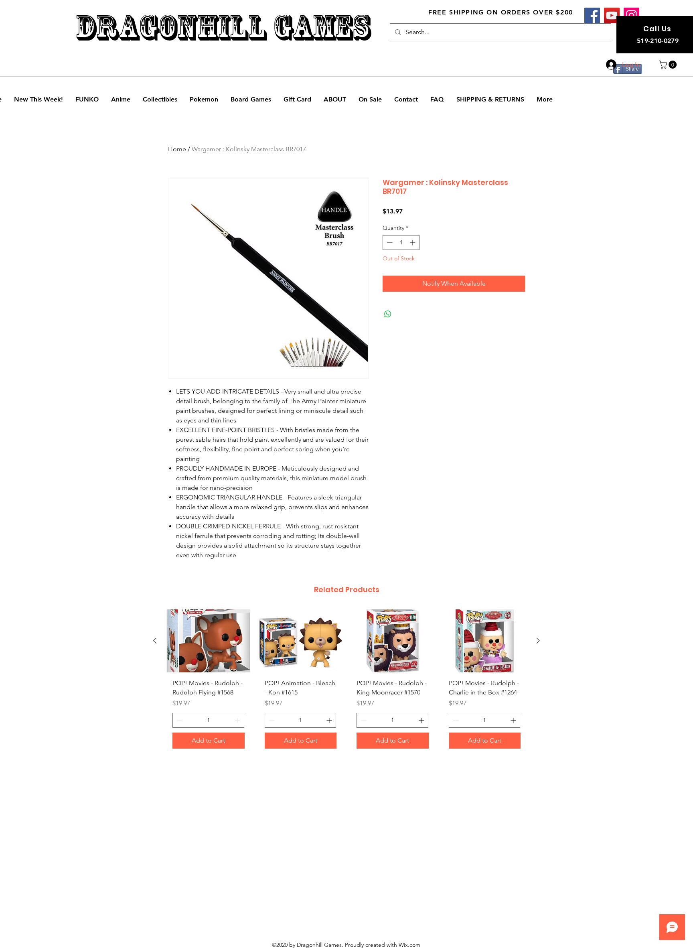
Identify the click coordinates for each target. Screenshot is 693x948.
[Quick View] (208, 640)
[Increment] (413, 242)
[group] (346, 682)
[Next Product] (538, 641)
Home (177, 149)
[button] (669, 65)
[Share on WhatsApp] (388, 314)
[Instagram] (631, 15)
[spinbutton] (401, 242)
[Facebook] (592, 15)
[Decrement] (389, 242)
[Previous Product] (155, 641)
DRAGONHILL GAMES (222, 27)
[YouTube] (612, 15)
